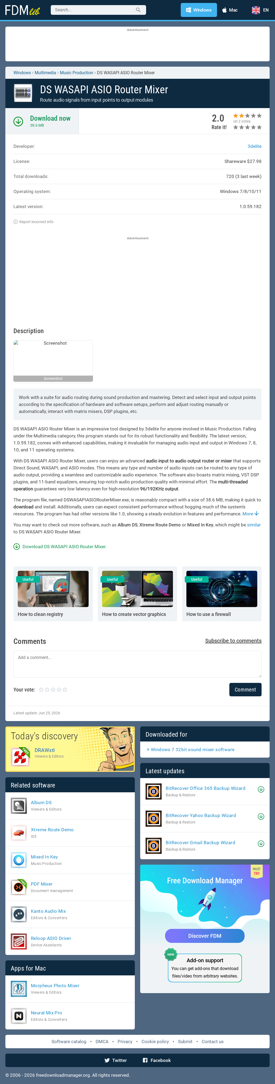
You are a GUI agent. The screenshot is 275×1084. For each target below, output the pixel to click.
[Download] (261, 789)
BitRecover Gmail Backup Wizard (200, 842)
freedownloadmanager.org (63, 1075)
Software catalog (69, 1041)
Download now (50, 118)
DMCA (102, 1041)
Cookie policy (155, 1041)
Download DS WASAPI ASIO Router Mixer (64, 546)
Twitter (119, 1060)
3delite (255, 146)
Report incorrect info (36, 222)
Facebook (161, 1060)
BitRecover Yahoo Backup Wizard (201, 815)
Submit (185, 1041)
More (248, 513)
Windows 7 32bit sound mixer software (192, 749)
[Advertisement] (137, 44)
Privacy (125, 1041)
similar (254, 524)
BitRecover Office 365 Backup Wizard (205, 788)
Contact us (213, 1041)
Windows (22, 72)
